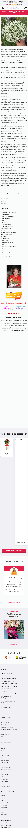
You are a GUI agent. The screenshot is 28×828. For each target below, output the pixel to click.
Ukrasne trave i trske (7, 253)
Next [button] (25, 491)
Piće (2, 800)
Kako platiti (3, 724)
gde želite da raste (5, 136)
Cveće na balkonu (6, 224)
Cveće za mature (5, 755)
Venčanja (4, 255)
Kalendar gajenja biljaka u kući (9, 232)
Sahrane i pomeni (5, 779)
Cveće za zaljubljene (6, 769)
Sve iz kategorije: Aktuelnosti (14, 550)
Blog (7, 193)
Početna (3, 193)
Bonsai (3, 222)
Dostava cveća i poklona (7, 727)
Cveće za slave (4, 762)
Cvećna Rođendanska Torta (21, 452)
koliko (22, 165)
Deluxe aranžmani (5, 772)
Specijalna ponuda (5, 784)
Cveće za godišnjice (6, 753)
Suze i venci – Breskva (6, 825)
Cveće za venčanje (5, 767)
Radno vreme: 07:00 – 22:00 (7, 720)
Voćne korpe (4, 814)
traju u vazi (14, 101)
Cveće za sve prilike (5, 765)
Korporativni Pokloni (5, 798)
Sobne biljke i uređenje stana (9, 246)
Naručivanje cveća (5, 722)
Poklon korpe (4, 807)
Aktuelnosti (3, 746)
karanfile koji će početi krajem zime (16, 106)
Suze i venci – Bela (5, 823)
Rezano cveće (4, 774)
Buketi (2, 750)
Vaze (2, 812)
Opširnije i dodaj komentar (14, 602)
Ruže (3, 244)
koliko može (10, 160)
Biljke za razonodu (6, 218)
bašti (13, 178)
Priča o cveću (5, 240)
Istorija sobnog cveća (7, 228)
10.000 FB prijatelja (5, 734)
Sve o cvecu (5, 250)
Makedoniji (13, 2)
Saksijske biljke (4, 781)
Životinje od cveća (5, 786)
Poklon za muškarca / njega (7, 802)
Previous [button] (2, 491)
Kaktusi (3, 230)
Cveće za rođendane (6, 758)
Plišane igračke (4, 805)
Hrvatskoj (8, 2)
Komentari (3, 732)
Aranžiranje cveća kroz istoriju (9, 212)
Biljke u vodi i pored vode (8, 216)
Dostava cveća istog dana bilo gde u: (10, 1)
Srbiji (19, 1)
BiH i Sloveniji (19, 2)
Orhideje (4, 236)
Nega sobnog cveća (7, 234)
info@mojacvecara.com (14, 327)
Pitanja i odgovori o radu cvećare (9, 729)
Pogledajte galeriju (14, 644)
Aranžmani (3, 748)
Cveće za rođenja (5, 760)
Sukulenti (4, 248)
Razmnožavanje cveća (7, 242)
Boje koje (11, 62)
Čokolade (3, 795)
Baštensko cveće (6, 214)
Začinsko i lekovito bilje (7, 257)
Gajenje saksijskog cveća (8, 226)
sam (24, 72)
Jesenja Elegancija (7, 542)
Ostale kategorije (6, 238)
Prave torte (3, 810)
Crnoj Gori (23, 1)
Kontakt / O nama (5, 717)
